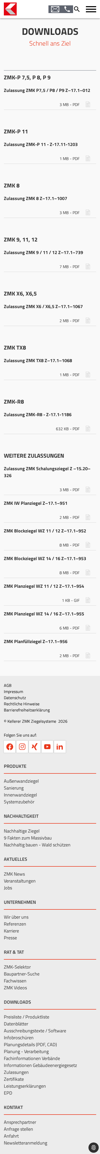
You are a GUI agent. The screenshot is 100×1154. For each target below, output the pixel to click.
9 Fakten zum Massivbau (28, 837)
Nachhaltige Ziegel (21, 830)
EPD (8, 1092)
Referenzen (15, 923)
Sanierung (14, 787)
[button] (91, 9)
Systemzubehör (19, 801)
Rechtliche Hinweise (21, 704)
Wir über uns (16, 917)
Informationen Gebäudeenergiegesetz (40, 1065)
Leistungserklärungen (25, 1086)
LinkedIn (60, 747)
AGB (8, 685)
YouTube (47, 747)
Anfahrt (11, 1135)
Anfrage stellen (18, 1129)
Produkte (15, 766)
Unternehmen (20, 902)
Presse (10, 937)
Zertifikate (14, 1079)
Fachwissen (15, 980)
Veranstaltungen (20, 880)
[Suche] (78, 9)
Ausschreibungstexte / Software (35, 1030)
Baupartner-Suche (21, 973)
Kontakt (13, 1107)
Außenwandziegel (21, 781)
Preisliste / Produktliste (26, 1016)
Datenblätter (16, 1023)
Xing (35, 747)
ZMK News (14, 873)
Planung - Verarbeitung (26, 1051)
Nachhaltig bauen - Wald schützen (37, 844)
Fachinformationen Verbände (32, 1058)
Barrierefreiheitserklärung (27, 710)
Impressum (13, 691)
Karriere (11, 930)
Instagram (22, 747)
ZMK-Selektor (17, 966)
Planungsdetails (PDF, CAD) (30, 1044)
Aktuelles (15, 859)
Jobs (8, 887)
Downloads (17, 1002)
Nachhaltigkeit (21, 816)
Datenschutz (15, 698)
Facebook (9, 747)
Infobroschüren (19, 1037)
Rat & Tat (14, 952)
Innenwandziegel (20, 794)
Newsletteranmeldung (25, 1142)
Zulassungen (16, 1072)
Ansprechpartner (20, 1122)
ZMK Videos (15, 987)
